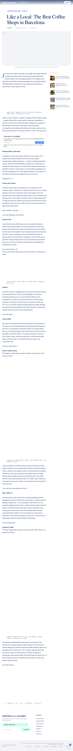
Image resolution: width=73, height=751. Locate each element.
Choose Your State (9, 724)
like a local (38, 703)
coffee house (28, 703)
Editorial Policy (40, 721)
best (17, 703)
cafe (21, 703)
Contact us (39, 734)
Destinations (39, 726)
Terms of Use (39, 723)
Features (25, 11)
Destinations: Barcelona (14, 11)
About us (38, 731)
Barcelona (10, 703)
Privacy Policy (39, 718)
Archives (38, 729)
